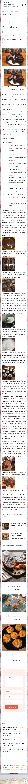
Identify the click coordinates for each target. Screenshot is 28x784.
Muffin (5, 516)
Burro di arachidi (8, 739)
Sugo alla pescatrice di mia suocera (13, 749)
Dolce (4, 23)
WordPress (6, 771)
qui (9, 134)
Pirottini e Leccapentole (19, 765)
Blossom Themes (15, 769)
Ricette (11, 23)
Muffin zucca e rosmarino (14, 616)
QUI (14, 150)
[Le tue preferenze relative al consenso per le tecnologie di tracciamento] (25, 781)
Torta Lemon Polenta (14, 586)
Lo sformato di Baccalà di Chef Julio (13, 733)
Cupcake (9, 514)
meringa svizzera (19, 514)
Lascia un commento (10, 43)
